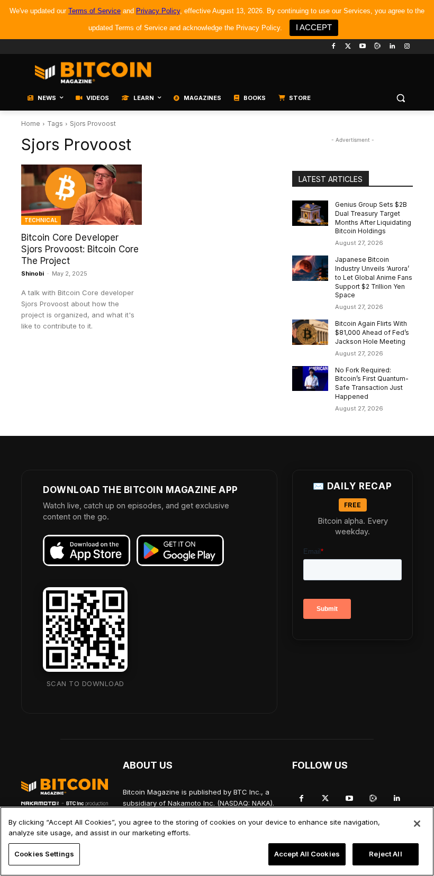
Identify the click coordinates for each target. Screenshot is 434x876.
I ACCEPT (314, 27)
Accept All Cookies (307, 854)
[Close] (417, 823)
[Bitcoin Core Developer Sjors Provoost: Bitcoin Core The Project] (81, 195)
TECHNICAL (41, 220)
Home (30, 123)
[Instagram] (407, 47)
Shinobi (32, 273)
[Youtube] (363, 47)
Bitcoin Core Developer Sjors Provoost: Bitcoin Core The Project (80, 249)
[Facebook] (333, 47)
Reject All (385, 854)
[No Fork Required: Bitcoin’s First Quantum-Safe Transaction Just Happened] (310, 378)
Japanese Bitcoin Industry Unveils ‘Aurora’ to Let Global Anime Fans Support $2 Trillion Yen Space (373, 277)
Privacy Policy (158, 11)
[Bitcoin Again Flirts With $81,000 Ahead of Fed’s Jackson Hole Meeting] (310, 332)
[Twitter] (348, 47)
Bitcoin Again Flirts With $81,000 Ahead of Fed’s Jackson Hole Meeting (372, 332)
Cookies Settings (44, 854)
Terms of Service (94, 11)
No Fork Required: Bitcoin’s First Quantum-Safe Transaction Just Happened (372, 383)
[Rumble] (378, 47)
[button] (400, 98)
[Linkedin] (392, 47)
